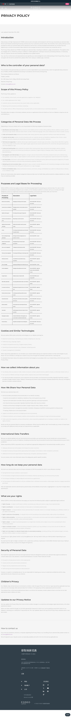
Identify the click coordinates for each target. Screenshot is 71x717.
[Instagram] (43, 685)
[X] (43, 688)
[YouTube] (48, 688)
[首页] (35, 8)
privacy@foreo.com (11, 84)
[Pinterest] (48, 691)
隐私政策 (43, 667)
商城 (67, 4)
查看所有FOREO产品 (35, 1)
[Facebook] (48, 685)
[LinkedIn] (43, 691)
